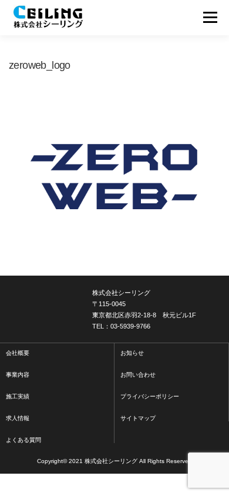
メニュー (210, 18)
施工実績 (17, 396)
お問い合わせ (138, 374)
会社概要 (17, 353)
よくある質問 (23, 440)
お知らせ (132, 353)
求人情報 (17, 418)
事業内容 (17, 374)
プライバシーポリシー (149, 396)
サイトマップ (138, 418)
